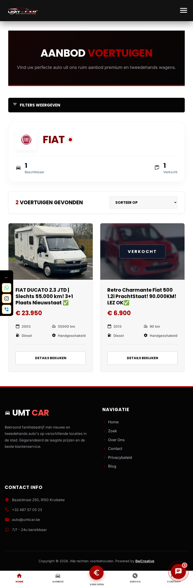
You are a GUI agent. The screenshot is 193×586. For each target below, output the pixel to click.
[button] (70, 139)
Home (110, 422)
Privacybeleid (117, 457)
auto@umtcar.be (26, 519)
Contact (112, 448)
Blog (109, 466)
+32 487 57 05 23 (27, 509)
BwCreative (144, 561)
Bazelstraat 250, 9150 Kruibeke (38, 500)
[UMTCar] (22, 11)
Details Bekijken (50, 358)
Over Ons (113, 439)
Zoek (109, 431)
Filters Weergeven (36, 105)
